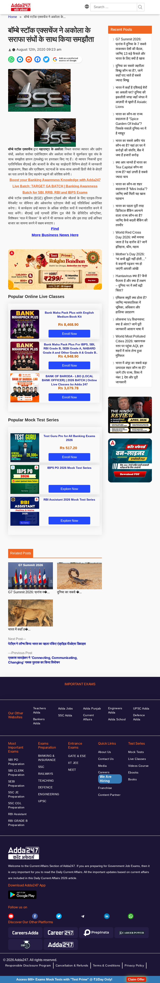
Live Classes (137, 759)
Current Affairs (88, 717)
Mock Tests (136, 752)
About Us (104, 752)
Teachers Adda (39, 710)
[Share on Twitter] (46, 59)
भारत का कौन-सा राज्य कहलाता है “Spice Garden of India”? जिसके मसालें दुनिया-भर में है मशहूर (131, 123)
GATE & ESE (77, 756)
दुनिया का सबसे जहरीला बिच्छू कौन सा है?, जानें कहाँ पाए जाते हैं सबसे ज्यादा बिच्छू (130, 73)
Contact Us (106, 759)
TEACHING (46, 780)
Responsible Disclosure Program (28, 965)
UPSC (42, 801)
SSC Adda (65, 715)
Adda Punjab (92, 708)
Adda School (117, 719)
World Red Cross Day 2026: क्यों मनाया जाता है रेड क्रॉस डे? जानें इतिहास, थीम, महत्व (131, 240)
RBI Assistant (17, 814)
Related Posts (20, 553)
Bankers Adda (39, 721)
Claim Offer (136, 979)
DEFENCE (45, 787)
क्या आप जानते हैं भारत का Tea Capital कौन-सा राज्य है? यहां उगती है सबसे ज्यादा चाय (132, 170)
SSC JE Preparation (16, 794)
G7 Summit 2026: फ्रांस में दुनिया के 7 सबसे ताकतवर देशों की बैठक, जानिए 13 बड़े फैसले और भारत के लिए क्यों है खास (131, 48)
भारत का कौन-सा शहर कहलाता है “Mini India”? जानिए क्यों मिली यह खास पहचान (131, 191)
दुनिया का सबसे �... (69, 592)
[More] (86, 7)
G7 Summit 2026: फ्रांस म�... (29, 592)
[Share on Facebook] (37, 59)
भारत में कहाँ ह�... (19, 629)
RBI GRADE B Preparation (18, 823)
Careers (105, 777)
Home (12, 17)
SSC (41, 766)
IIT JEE (73, 762)
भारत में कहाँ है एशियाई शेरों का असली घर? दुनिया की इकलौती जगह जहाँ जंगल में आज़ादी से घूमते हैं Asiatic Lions (131, 97)
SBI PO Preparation (16, 762)
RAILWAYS (45, 773)
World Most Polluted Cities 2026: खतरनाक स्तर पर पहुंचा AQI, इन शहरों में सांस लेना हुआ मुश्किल (130, 346)
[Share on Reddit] (29, 59)
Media (102, 765)
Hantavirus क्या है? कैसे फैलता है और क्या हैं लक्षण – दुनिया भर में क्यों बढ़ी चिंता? (131, 283)
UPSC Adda (141, 708)
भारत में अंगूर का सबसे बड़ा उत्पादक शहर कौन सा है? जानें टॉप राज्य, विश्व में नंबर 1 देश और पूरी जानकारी (131, 372)
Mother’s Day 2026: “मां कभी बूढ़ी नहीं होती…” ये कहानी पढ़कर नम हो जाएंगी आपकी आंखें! (131, 261)
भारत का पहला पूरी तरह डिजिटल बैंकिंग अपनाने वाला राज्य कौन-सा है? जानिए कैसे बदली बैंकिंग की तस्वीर (132, 215)
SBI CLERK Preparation (16, 772)
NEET (72, 769)
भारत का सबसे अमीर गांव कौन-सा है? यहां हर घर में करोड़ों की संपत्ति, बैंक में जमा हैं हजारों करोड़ (130, 148)
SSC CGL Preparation (16, 805)
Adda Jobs (65, 708)
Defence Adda (139, 717)
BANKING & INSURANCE (47, 758)
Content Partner (109, 794)
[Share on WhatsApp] (11, 59)
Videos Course (138, 765)
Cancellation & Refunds (72, 965)
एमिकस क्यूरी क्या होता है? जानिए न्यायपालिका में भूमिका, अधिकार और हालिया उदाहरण (131, 305)
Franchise (105, 788)
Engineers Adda (115, 710)
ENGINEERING (48, 794)
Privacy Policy (134, 965)
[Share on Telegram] (20, 59)
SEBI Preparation (16, 783)
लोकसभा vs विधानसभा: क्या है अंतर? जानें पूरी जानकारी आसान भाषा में (130, 324)
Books (132, 779)
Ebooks (133, 772)
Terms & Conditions (106, 965)
